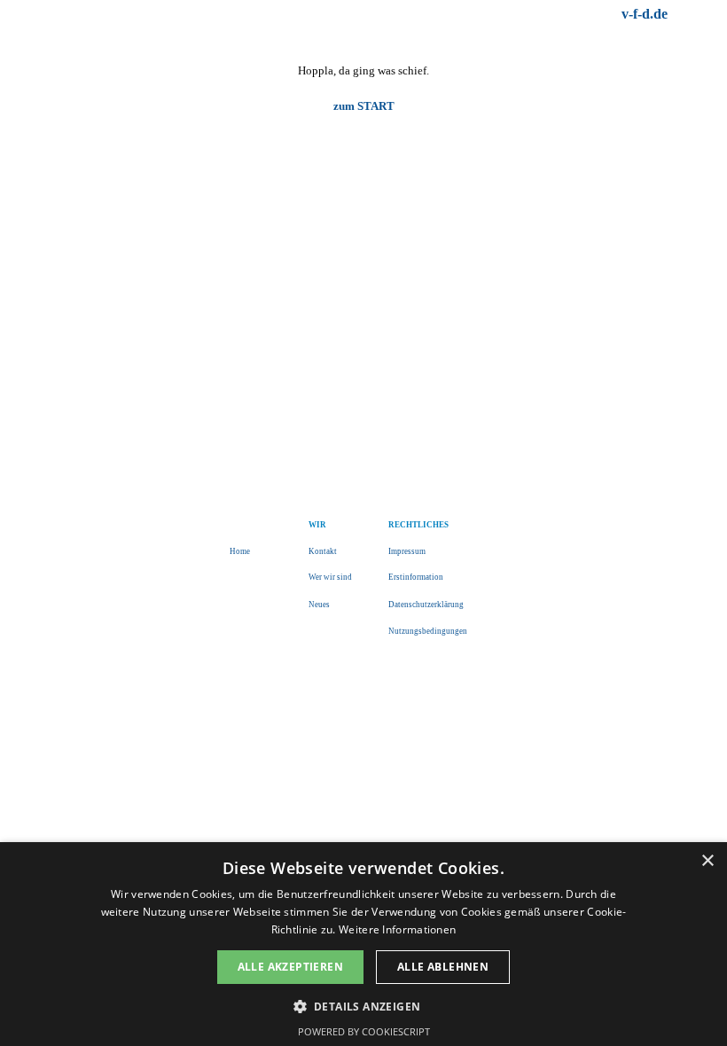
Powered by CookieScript (364, 1031)
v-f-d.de (644, 13)
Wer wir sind (330, 577)
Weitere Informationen (397, 929)
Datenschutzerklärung (426, 604)
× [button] (707, 861)
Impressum (407, 551)
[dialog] (363, 944)
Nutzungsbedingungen (427, 631)
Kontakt (323, 551)
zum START (364, 106)
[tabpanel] (525, 14)
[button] (364, 1004)
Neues (319, 604)
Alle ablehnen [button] (443, 966)
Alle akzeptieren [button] (290, 966)
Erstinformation (415, 577)
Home (240, 551)
